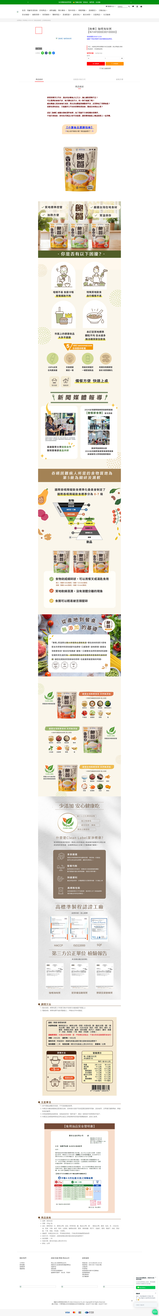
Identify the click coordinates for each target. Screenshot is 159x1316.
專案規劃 (53, 1268)
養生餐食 (61, 10)
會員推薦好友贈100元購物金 (90, 1270)
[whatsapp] (49, 53)
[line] (42, 53)
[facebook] (46, 53)
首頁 (23, 10)
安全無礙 (25, 14)
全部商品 (19, 20)
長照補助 (45, 14)
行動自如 (102, 10)
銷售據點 (53, 10)
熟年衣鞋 (71, 10)
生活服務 (106, 14)
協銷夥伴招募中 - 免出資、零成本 (60, 1272)
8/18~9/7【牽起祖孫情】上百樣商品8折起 (40, 20)
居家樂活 (92, 10)
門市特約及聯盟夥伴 (57, 1270)
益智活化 (76, 14)
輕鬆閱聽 (82, 10)
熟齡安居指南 (32, 10)
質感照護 (66, 14)
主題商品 (96, 14)
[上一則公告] (28, 2)
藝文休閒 (86, 14)
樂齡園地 (22, 1268)
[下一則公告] (131, 2)
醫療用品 (56, 14)
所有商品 (42, 10)
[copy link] (53, 53)
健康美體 (35, 14)
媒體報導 (22, 1267)
